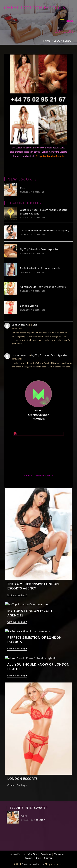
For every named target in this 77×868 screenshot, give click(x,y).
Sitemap (48, 857)
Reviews (29, 857)
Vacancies (59, 854)
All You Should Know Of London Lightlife (43, 286)
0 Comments (39, 217)
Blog (38, 857)
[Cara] (11, 189)
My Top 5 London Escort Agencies (39, 249)
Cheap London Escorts (34, 7)
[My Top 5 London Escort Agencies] (11, 251)
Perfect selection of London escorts (40, 268)
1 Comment (38, 192)
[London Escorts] (11, 307)
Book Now (46, 854)
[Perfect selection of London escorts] (11, 269)
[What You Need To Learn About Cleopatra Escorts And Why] (11, 213)
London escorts (20, 324)
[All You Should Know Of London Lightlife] (11, 288)
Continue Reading (17, 595)
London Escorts (29, 305)
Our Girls (32, 854)
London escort (19, 355)
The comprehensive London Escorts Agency (44, 230)
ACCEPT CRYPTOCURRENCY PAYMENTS (38, 415)
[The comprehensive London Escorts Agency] (11, 232)
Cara (22, 188)
